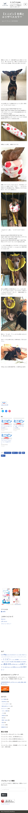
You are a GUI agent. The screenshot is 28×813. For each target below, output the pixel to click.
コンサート (15, 656)
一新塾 (2, 661)
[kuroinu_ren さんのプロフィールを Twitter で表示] (3, 611)
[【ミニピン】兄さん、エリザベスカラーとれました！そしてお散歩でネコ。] (6, 435)
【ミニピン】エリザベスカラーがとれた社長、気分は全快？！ (6, 426)
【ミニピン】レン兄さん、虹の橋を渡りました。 (12, 736)
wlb (10, 654)
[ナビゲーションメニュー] (25, 4)
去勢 (21, 661)
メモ (20, 659)
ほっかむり (22, 654)
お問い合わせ (4, 621)
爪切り (16, 664)
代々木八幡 (5, 661)
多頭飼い (25, 661)
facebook (8, 654)
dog (4, 654)
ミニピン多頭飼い (15, 659)
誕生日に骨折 (10, 667)
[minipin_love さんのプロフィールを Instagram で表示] (4, 611)
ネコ (2, 659)
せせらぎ (17, 654)
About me (3, 619)
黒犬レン (3, 455)
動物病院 (19, 661)
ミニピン (7, 659)
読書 (14, 667)
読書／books (4, 720)
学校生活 (4, 715)
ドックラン (24, 656)
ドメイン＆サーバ (6, 703)
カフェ (12, 656)
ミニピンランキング (5, 804)
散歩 (5, 664)
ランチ (25, 659)
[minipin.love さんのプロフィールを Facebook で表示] (1, 611)
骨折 (23, 452)
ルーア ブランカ (6, 21)
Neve (2, 811)
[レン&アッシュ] (14, 99)
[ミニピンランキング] (8, 802)
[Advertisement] (14, 40)
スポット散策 (5, 710)
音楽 (18, 667)
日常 (9, 664)
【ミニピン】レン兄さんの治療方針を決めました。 (12, 739)
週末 (16, 667)
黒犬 (22, 667)
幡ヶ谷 (2, 664)
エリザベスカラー (8, 452)
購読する (4, 794)
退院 (20, 452)
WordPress (4, 701)
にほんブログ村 (4, 404)
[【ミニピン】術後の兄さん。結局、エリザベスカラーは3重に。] (18, 421)
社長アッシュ (15, 452)
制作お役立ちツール (6, 706)
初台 (15, 661)
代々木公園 (10, 661)
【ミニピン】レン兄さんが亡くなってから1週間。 (12, 734)
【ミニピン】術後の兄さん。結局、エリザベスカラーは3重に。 (18, 426)
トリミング (19, 656)
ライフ (22, 659)
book (2, 654)
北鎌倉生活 (3, 727)
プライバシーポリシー (6, 623)
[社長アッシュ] (14, 140)
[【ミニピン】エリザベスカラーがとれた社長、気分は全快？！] (6, 421)
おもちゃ (13, 654)
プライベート (4, 708)
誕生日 (6, 667)
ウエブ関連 (3, 699)
